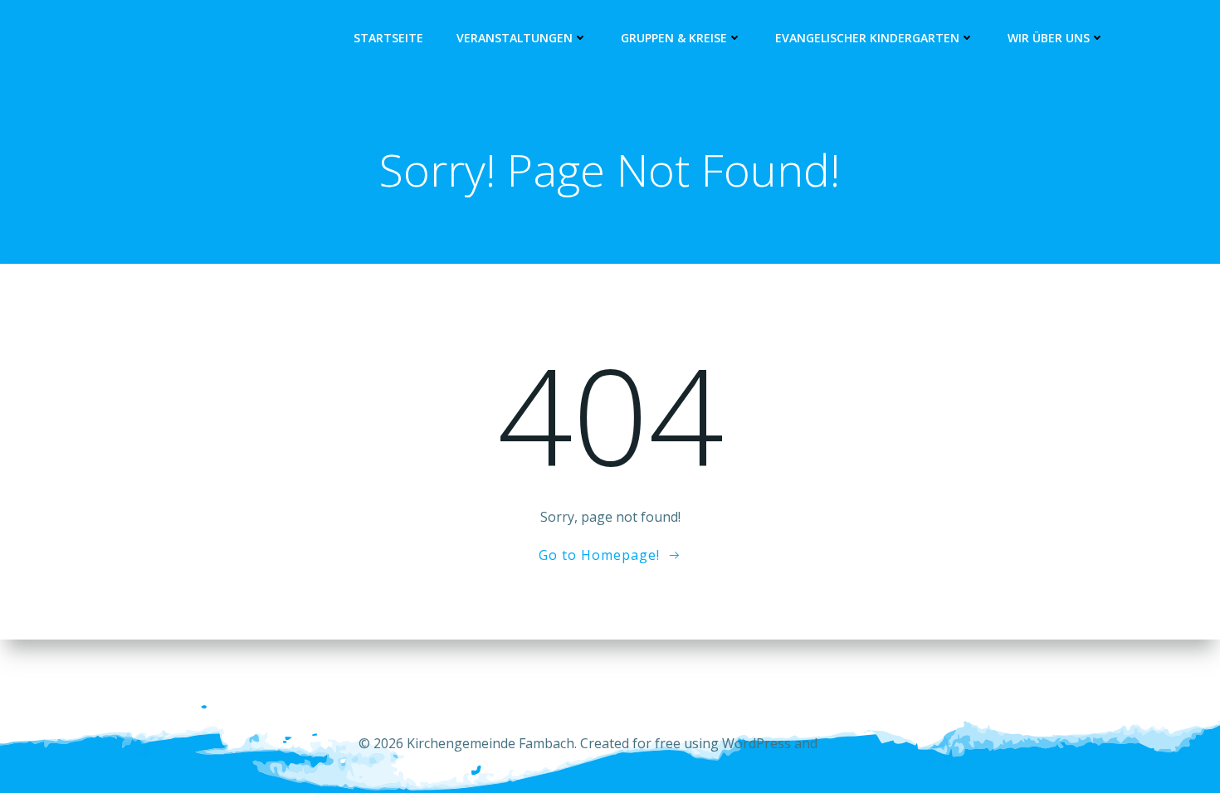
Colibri (841, 743)
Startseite (388, 38)
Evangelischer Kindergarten (867, 38)
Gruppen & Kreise (674, 38)
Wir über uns (1049, 38)
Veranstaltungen (514, 38)
